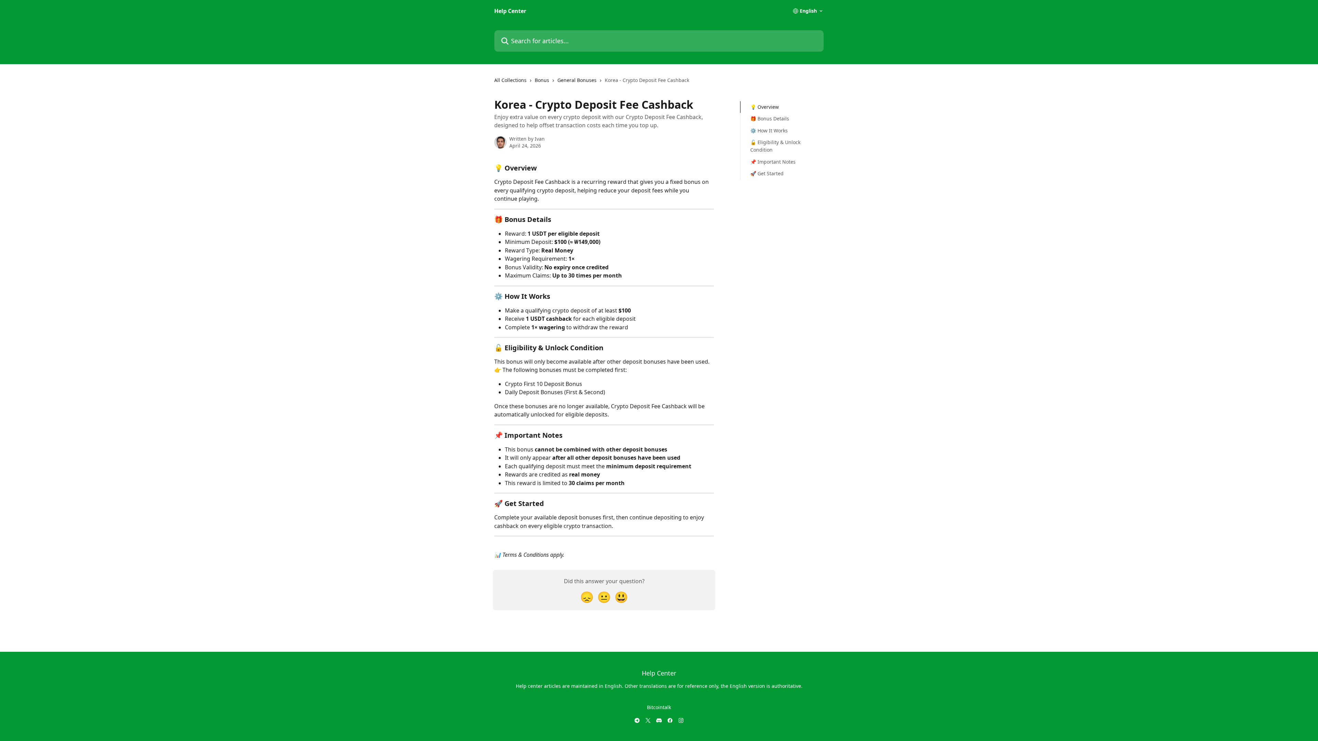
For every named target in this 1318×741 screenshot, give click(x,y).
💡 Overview (764, 107)
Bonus (542, 80)
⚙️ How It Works (769, 130)
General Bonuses (577, 80)
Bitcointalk (659, 707)
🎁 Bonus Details (769, 118)
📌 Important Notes (773, 161)
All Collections (510, 80)
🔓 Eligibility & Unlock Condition (775, 146)
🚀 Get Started (767, 173)
